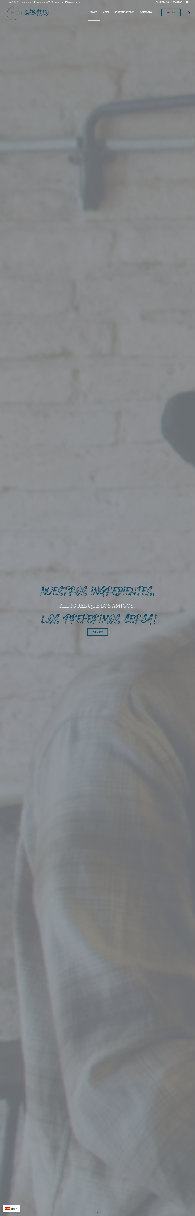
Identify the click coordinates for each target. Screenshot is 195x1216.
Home (93, 12)
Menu (106, 12)
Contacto (146, 12)
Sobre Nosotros (124, 12)
